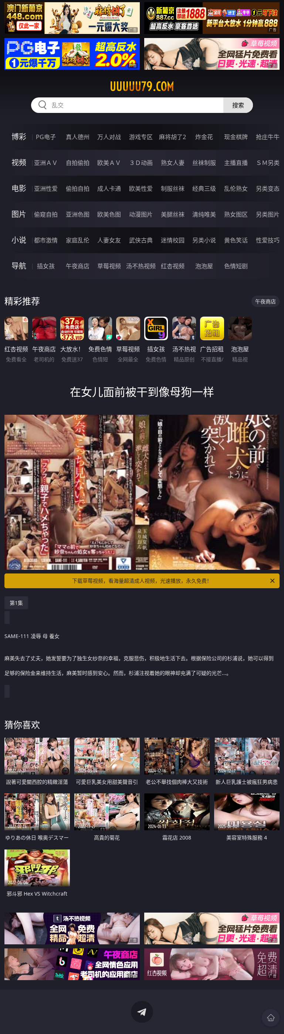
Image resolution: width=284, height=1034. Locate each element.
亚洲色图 (77, 214)
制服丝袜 (173, 189)
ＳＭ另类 (268, 163)
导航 (18, 266)
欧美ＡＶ (109, 163)
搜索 (238, 105)
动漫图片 (141, 214)
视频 (18, 163)
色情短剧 (236, 266)
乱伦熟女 (236, 189)
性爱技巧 (268, 240)
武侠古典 (141, 240)
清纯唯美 (204, 214)
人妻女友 (109, 240)
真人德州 (77, 137)
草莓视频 (109, 266)
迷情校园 (173, 240)
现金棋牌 (236, 137)
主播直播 (236, 163)
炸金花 (204, 137)
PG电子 (46, 137)
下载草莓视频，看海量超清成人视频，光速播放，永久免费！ (142, 580)
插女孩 (46, 266)
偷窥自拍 (46, 214)
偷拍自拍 (77, 189)
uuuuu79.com (142, 86)
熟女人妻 (173, 163)
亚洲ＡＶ (46, 163)
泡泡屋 (204, 266)
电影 (18, 188)
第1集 (16, 602)
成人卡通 (109, 189)
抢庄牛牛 (268, 137)
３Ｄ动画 (141, 163)
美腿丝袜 (173, 214)
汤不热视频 (141, 266)
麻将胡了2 (172, 137)
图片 (18, 214)
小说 (18, 240)
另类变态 (268, 189)
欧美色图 (109, 214)
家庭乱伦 (77, 240)
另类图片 (268, 214)
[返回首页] (271, 1018)
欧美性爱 (141, 189)
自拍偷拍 (77, 163)
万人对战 (109, 137)
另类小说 (204, 240)
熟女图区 (236, 214)
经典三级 (204, 189)
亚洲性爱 (46, 189)
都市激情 (46, 240)
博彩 (18, 137)
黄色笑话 (236, 240)
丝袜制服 (204, 163)
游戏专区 (141, 137)
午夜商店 (77, 266)
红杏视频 (173, 266)
